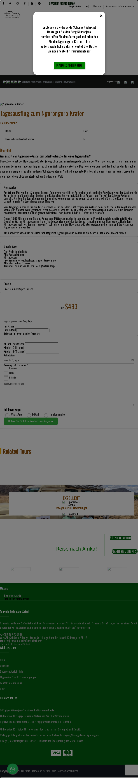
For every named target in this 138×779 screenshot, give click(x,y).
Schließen (101, 16)
